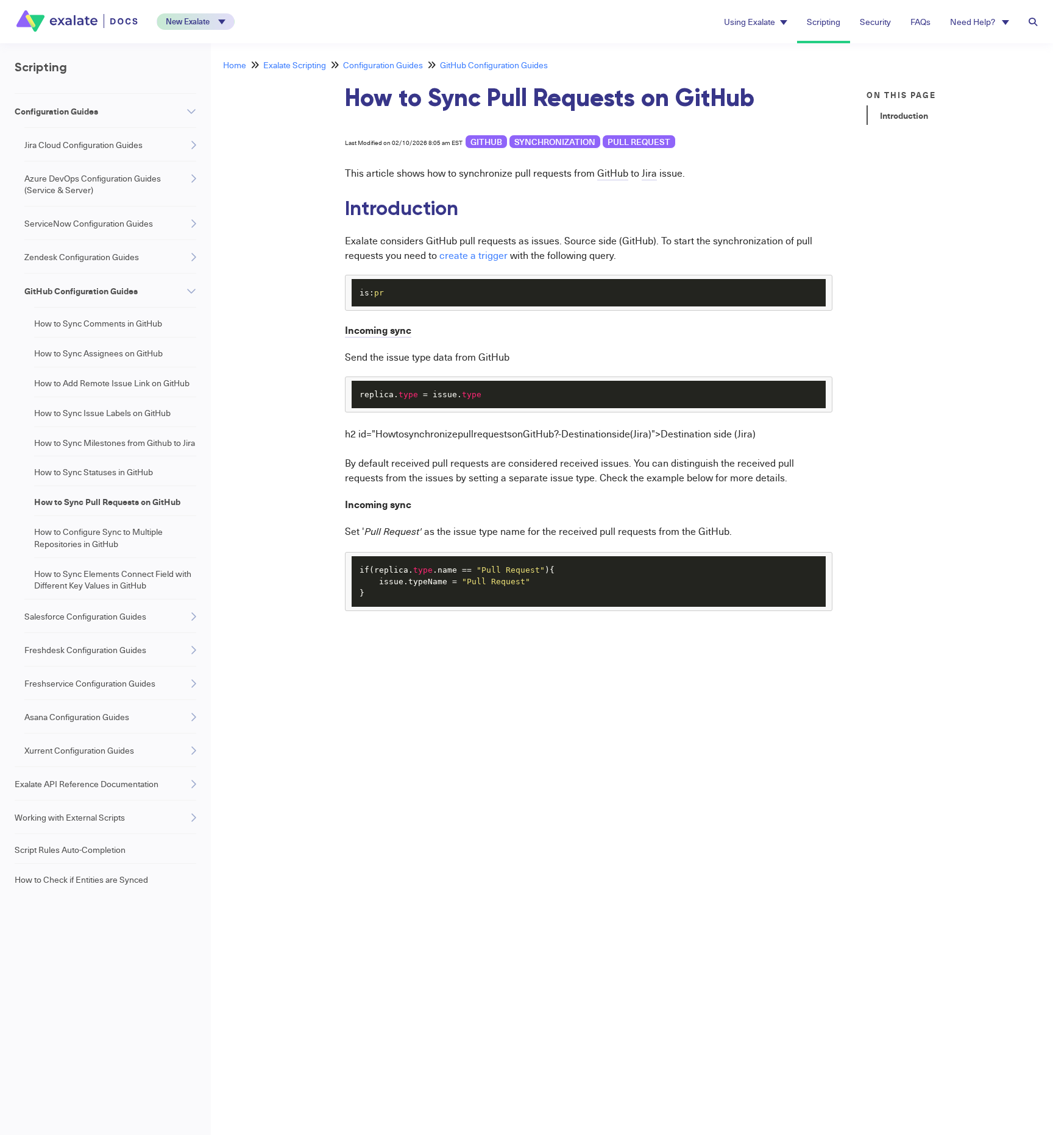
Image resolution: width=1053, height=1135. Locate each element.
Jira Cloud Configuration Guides (83, 144)
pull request (639, 141)
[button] (196, 21)
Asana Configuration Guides (76, 717)
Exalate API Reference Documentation (86, 784)
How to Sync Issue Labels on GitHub (102, 413)
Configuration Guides (56, 111)
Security (875, 21)
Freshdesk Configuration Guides (85, 650)
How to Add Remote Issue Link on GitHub (112, 383)
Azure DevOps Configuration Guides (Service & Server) (92, 184)
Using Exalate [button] (749, 21)
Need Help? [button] (973, 21)
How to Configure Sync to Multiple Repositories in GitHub (98, 538)
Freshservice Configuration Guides (89, 683)
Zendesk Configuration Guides (81, 257)
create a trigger (473, 255)
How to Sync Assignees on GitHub (98, 353)
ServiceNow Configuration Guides (88, 223)
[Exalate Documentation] (78, 21)
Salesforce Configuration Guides (85, 616)
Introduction (904, 115)
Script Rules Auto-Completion (70, 849)
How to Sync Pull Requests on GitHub (107, 501)
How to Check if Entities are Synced (81, 879)
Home (234, 65)
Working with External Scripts (70, 817)
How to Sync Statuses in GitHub (93, 472)
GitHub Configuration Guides (81, 291)
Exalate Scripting (294, 65)
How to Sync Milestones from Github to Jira (114, 442)
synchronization (554, 141)
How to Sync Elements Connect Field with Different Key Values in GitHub (112, 580)
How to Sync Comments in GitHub (98, 323)
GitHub (486, 141)
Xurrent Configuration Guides (79, 750)
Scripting (823, 21)
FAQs (920, 21)
